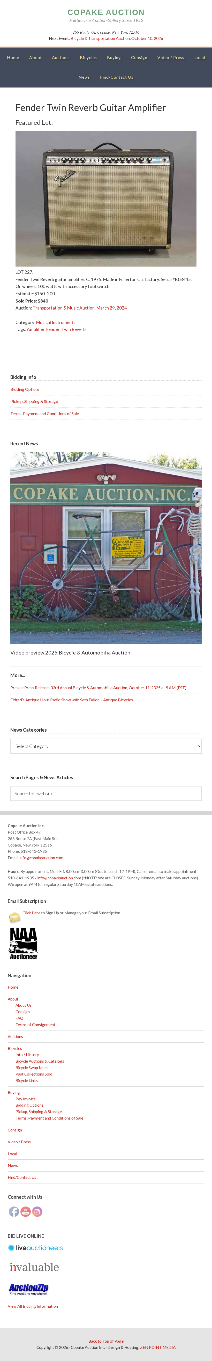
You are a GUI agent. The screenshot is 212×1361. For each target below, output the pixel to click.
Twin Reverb (73, 329)
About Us (24, 1005)
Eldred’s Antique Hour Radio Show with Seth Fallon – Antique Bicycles (71, 699)
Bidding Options (25, 389)
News (13, 1165)
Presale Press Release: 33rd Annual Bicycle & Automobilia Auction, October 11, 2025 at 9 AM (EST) (98, 687)
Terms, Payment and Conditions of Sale (44, 413)
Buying (14, 1092)
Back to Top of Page (106, 1341)
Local (12, 1153)
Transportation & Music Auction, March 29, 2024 (80, 308)
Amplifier (35, 329)
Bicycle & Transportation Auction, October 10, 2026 (117, 38)
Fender (52, 329)
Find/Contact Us (22, 1177)
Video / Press (19, 1141)
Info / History (27, 1054)
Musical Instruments (55, 322)
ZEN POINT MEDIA (158, 1347)
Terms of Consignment (35, 1024)
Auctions (15, 1036)
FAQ (19, 1018)
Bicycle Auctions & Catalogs (40, 1061)
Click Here (31, 912)
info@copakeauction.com (41, 857)
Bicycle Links (27, 1080)
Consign (23, 1011)
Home (13, 987)
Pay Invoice (26, 1099)
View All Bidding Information (33, 1306)
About (13, 999)
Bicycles (15, 1048)
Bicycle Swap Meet (32, 1067)
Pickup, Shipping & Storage (34, 401)
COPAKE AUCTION (106, 12)
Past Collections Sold (34, 1074)
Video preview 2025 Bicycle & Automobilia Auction (70, 652)
